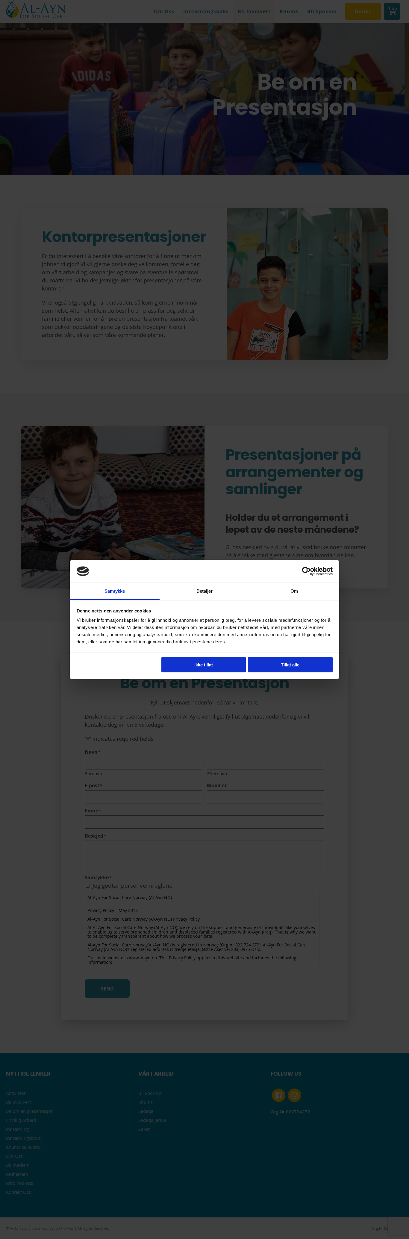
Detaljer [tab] (204, 591)
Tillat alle (290, 664)
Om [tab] (294, 591)
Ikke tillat (203, 664)
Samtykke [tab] (114, 591)
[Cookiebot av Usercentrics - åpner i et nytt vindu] (306, 571)
